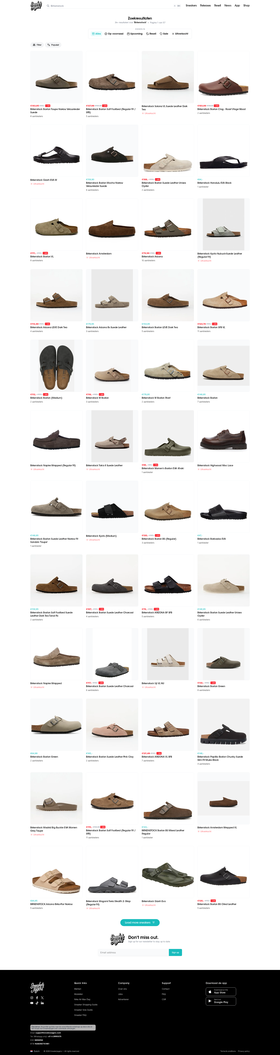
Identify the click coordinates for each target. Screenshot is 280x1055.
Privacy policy (244, 1051)
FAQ (164, 994)
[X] (42, 997)
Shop (246, 6)
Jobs (120, 994)
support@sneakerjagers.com (48, 1033)
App (237, 6)
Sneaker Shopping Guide (85, 1004)
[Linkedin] (42, 1003)
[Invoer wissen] (174, 6)
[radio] (96, 33)
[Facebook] (37, 997)
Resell (217, 6)
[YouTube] (31, 1003)
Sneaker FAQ (80, 1015)
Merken (77, 989)
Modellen (78, 994)
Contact (165, 989)
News (227, 6)
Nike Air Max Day (82, 999)
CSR (164, 999)
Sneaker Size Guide (83, 1010)
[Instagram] (31, 997)
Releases (205, 6)
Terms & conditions (228, 1051)
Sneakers (191, 6)
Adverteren (123, 999)
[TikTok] (37, 1003)
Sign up (175, 952)
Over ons (122, 989)
